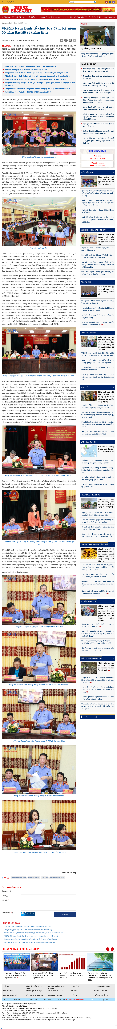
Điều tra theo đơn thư (34, 995)
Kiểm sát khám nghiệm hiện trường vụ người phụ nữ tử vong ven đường (97, 521)
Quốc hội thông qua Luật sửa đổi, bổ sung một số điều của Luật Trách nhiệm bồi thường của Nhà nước (97, 202)
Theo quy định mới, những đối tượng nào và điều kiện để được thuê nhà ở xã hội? (97, 642)
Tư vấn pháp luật (55, 991)
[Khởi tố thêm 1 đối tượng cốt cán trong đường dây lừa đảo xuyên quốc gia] (89, 238)
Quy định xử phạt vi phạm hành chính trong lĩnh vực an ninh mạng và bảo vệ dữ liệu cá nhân (97, 264)
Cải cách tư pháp (62, 17)
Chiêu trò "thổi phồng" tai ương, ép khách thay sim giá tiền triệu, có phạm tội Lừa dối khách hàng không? (106, 613)
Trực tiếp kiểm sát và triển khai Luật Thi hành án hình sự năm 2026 (27, 926)
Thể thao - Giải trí (101, 995)
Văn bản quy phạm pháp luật (97, 157)
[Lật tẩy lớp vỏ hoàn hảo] (97, 36)
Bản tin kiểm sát (20, 23)
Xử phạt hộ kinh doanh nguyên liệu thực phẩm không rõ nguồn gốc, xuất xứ (97, 406)
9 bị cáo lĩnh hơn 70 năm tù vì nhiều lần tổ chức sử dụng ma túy (97, 309)
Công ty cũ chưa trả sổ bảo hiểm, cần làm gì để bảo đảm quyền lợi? (97, 528)
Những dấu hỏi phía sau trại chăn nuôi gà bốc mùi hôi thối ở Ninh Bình (98, 132)
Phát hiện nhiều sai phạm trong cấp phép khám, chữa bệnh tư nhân (97, 575)
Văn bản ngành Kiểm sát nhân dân (97, 164)
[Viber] (70, 40)
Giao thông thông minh (25, 1023)
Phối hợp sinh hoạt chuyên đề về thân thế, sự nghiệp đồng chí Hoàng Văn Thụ (97, 461)
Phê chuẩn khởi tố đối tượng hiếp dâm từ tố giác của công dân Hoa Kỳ (98, 70)
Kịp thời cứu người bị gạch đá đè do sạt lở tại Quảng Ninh (97, 485)
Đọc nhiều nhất (88, 64)
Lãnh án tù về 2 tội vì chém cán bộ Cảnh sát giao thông (97, 316)
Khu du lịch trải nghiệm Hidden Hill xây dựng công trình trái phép (97, 698)
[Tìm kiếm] (95, 2)
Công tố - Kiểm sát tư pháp (34, 17)
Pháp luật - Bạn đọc (107, 17)
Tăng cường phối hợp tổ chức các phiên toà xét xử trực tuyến (97, 368)
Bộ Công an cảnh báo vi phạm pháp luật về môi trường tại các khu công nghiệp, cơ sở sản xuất (97, 414)
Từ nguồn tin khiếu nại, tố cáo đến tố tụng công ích (98, 125)
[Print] (61, 40)
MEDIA (84, 24)
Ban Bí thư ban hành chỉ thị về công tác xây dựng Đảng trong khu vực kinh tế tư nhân (97, 424)
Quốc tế (95, 17)
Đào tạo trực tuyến (58, 1023)
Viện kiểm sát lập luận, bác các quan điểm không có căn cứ (106, 290)
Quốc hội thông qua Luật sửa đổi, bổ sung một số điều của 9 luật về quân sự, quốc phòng (97, 193)
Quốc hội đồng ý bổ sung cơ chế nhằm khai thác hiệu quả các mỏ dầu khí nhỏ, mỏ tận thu (97, 219)
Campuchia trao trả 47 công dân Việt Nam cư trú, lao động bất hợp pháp (106, 503)
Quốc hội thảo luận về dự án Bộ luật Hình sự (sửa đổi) (97, 211)
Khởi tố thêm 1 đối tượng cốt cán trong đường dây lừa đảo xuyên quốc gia (106, 239)
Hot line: (71, 999)
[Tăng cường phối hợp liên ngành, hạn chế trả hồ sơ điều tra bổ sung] (89, 181)
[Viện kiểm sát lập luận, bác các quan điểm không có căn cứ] (89, 291)
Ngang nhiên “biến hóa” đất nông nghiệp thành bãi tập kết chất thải (97, 514)
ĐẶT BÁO (47, 999)
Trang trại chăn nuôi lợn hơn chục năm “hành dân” (98, 77)
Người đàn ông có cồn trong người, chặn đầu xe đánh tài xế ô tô (97, 249)
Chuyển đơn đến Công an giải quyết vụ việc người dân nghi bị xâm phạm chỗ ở (97, 535)
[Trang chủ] (4, 1000)
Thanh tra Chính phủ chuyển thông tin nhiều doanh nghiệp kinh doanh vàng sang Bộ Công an (106, 555)
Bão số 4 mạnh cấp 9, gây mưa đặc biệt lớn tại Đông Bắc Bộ (106, 449)
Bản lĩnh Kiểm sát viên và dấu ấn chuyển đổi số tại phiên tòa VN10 (97, 323)
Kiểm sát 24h (17, 17)
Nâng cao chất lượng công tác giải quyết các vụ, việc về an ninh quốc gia (29, 942)
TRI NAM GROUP (9, 1023)
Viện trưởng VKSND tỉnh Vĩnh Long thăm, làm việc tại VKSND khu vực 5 (98, 91)
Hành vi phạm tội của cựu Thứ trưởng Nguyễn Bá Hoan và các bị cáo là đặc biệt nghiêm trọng (98, 116)
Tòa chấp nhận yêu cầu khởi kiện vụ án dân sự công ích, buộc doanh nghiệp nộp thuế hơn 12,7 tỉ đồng (98, 100)
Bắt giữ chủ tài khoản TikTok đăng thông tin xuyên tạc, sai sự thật (97, 256)
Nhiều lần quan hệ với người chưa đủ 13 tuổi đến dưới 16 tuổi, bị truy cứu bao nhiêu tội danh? (97, 633)
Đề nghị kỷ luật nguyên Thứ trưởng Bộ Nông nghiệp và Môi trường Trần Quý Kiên (97, 583)
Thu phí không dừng (42, 1023)
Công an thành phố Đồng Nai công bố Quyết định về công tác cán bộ (98, 84)
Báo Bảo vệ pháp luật (89, 717)
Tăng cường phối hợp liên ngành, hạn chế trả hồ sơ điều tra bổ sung (28, 930)
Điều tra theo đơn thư (91, 658)
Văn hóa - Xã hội (83, 17)
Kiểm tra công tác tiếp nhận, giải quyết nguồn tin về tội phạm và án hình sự (30, 939)
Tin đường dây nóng (102, 986)
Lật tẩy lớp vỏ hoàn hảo (91, 48)
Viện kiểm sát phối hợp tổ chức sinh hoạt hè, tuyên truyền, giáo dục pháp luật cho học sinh (97, 470)
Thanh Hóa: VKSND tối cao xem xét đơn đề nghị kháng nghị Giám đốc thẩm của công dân (97, 706)
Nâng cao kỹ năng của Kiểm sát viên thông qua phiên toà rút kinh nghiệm (97, 361)
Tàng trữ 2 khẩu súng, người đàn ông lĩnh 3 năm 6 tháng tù (97, 302)
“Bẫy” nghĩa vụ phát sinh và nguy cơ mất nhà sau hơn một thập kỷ (97, 649)
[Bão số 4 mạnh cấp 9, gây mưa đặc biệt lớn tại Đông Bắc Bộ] (89, 451)
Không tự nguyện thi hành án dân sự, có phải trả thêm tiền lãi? (97, 625)
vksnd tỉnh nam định (19, 878)
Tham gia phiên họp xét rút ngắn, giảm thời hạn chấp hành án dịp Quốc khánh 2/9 (97, 377)
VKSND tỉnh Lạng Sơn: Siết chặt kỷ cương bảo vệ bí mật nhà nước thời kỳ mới (31, 936)
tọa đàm (45, 878)
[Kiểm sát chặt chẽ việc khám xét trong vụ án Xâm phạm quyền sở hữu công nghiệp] (89, 396)
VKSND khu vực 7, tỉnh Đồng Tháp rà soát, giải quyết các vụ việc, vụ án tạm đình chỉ (33, 933)
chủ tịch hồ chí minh (57, 878)
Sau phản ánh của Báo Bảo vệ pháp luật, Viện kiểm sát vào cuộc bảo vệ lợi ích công (97, 689)
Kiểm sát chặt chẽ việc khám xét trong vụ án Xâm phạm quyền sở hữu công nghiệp (106, 397)
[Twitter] (74, 40)
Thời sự (7, 17)
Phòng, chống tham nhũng (56, 986)
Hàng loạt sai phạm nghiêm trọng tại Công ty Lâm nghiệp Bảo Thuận (97, 592)
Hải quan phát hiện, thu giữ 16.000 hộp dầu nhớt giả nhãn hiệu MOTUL (97, 433)
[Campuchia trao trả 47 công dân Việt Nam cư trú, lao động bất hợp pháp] (89, 503)
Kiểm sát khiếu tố (9, 995)
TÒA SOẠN (16, 999)
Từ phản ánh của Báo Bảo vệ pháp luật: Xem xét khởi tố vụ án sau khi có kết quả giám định (97, 680)
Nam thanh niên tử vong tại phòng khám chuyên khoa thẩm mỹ (98, 108)
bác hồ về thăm (33, 878)
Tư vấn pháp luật (89, 601)
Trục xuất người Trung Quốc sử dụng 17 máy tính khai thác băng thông (97, 273)
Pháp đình (50, 17)
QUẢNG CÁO (32, 999)
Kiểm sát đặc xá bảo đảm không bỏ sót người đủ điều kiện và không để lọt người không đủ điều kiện (106, 343)
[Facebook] (66, 40)
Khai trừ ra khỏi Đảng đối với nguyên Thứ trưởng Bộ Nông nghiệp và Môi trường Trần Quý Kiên (97, 567)
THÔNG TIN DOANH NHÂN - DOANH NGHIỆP (21, 949)
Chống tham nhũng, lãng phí (94, 544)
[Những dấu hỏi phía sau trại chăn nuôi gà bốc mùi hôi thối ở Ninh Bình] (89, 668)
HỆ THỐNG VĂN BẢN (97, 151)
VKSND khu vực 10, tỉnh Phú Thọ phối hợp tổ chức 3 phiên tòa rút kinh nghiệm (97, 354)
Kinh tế (73, 17)
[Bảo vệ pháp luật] (19, 9)
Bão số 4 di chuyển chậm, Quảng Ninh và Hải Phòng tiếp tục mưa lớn (97, 478)
